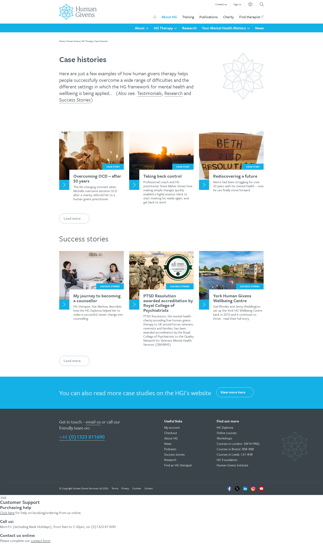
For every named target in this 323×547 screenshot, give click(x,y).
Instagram (253, 488)
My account (172, 427)
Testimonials (149, 93)
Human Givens (154, 17)
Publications (208, 16)
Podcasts (170, 449)
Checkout (170, 432)
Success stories (174, 454)
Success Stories (75, 99)
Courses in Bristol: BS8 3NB (235, 449)
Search (262, 4)
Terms (115, 488)
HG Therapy (163, 27)
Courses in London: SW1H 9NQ (238, 443)
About (140, 27)
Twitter (237, 488)
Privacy (125, 488)
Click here (7, 512)
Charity (228, 16)
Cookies (136, 488)
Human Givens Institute (232, 465)
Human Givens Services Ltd (87, 488)
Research (189, 27)
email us (93, 422)
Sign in (237, 4)
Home (62, 41)
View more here (232, 392)
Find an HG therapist (178, 465)
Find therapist (249, 16)
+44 (82, 436)
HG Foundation (227, 459)
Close (3, 497)
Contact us (221, 4)
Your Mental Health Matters (224, 27)
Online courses (227, 432)
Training (188, 16)
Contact (148, 488)
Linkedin (245, 488)
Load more (72, 218)
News (259, 27)
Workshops (224, 438)
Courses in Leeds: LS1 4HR (235, 454)
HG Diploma (225, 427)
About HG (169, 16)
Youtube (261, 488)
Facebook (229, 488)
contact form (40, 540)
